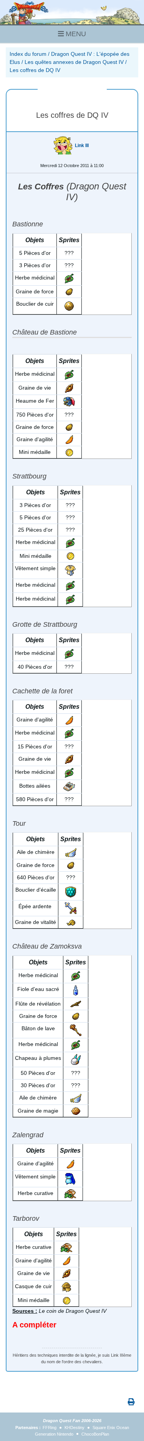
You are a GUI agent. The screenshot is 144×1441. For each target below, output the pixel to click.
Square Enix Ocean (111, 1427)
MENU (75, 34)
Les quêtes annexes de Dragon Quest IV (74, 62)
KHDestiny (74, 1427)
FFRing (49, 1427)
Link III (82, 145)
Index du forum (28, 54)
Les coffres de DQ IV (35, 70)
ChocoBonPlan (95, 1434)
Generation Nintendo (54, 1434)
